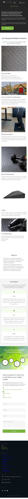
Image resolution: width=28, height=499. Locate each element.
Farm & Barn (5, 455)
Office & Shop (6, 459)
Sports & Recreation (7, 174)
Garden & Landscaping (7, 457)
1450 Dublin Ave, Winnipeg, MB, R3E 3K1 (12, 389)
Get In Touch (14, 431)
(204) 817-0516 (14, 6)
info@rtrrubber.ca (7, 397)
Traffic (3, 210)
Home (2, 445)
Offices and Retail (7, 134)
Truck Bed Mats (6, 234)
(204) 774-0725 (6, 393)
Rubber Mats (5, 464)
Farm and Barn (6, 73)
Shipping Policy (4, 448)
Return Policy (4, 447)
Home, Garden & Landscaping (10, 97)
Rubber (4, 461)
